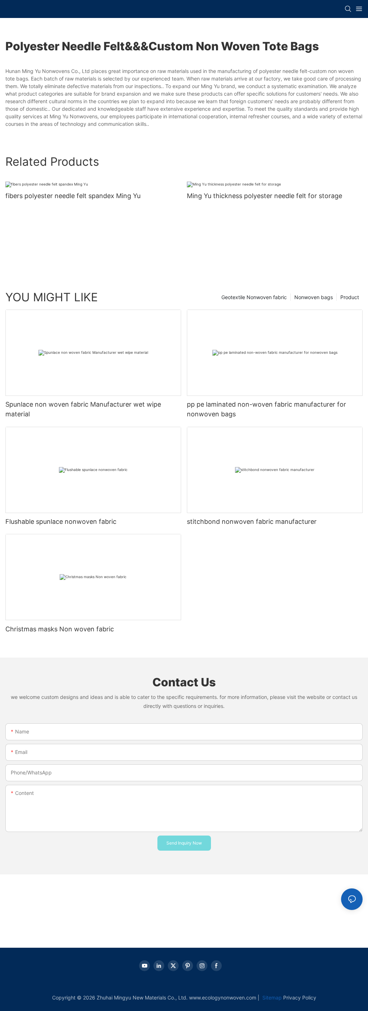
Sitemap (271, 997)
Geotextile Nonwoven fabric (254, 297)
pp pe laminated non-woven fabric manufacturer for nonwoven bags (266, 409)
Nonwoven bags (313, 297)
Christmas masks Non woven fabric (59, 629)
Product (349, 297)
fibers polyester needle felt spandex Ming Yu (73, 196)
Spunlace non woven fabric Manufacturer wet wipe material (83, 409)
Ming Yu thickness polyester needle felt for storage (264, 196)
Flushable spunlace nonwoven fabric (60, 521)
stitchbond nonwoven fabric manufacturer (252, 521)
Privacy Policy (299, 997)
